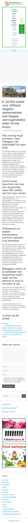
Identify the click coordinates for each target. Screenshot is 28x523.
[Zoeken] (24, 396)
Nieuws (6, 323)
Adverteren (5, 482)
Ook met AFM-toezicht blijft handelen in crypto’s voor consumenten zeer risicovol (14, 334)
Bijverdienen (5, 485)
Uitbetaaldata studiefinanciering (11, 514)
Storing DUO (5, 404)
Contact (4, 487)
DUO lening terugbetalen (9, 497)
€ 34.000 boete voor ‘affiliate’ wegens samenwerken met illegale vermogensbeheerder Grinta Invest (12, 328)
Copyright (5, 489)
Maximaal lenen (6, 502)
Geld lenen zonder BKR (9, 408)
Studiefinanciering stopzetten (10, 511)
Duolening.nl (5, 499)
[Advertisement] (14, 67)
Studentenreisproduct (8, 509)
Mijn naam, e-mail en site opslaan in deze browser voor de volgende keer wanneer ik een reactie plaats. (14, 379)
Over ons (4, 506)
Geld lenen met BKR (8, 411)
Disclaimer (5, 492)
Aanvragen (5, 480)
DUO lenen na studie (8, 494)
